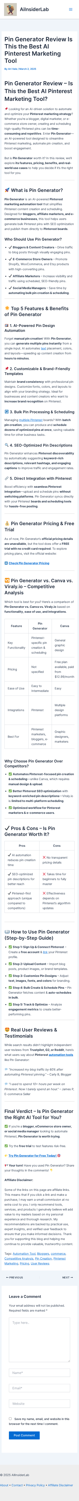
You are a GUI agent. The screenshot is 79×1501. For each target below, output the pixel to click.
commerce (58, 1254)
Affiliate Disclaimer (60, 1485)
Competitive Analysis (18, 1258)
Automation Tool (24, 1254)
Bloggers (43, 1254)
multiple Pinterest (31, 420)
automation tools (61, 1055)
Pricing (24, 1263)
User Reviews (40, 1263)
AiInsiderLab (34, 9)
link (45, 952)
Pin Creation (43, 1258)
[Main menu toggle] (70, 9)
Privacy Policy (35, 1485)
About (4, 1485)
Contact (17, 1485)
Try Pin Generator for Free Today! (33, 1156)
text (43, 348)
